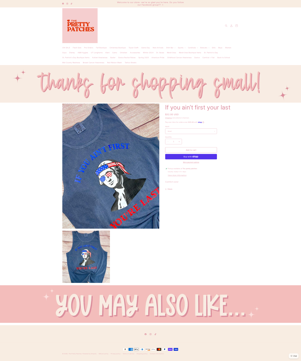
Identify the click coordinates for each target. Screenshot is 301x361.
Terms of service (128, 354)
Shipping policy (142, 354)
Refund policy (103, 354)
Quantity (168, 137)
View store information (177, 175)
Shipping (168, 118)
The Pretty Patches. (75, 354)
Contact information (157, 354)
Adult (167, 126)
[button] (170, 47)
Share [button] (170, 189)
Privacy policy (116, 354)
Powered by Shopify (90, 354)
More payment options (191, 162)
